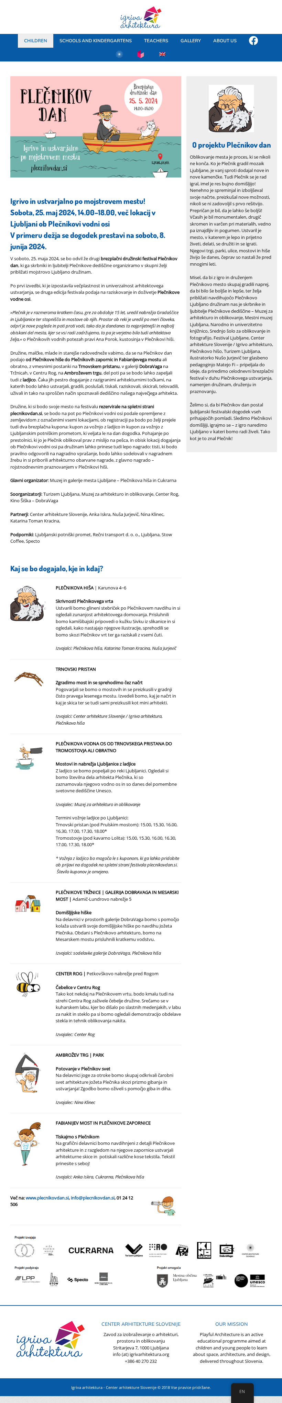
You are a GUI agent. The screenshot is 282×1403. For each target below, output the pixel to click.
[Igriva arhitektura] (253, 41)
